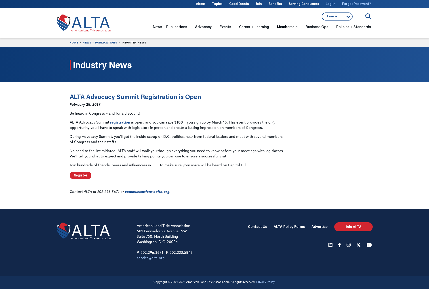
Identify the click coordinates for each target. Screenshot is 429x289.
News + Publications (100, 42)
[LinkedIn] (331, 245)
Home (74, 42)
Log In (330, 4)
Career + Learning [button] (254, 26)
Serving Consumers (304, 4)
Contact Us (257, 226)
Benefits (275, 4)
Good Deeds (239, 4)
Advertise (319, 226)
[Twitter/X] (359, 245)
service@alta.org (151, 258)
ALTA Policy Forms (289, 226)
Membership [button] (287, 26)
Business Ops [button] (317, 26)
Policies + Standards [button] (353, 26)
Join (259, 4)
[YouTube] (369, 245)
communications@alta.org (147, 192)
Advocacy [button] (203, 26)
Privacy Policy (265, 282)
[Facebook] (340, 245)
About (200, 4)
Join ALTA (353, 226)
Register (80, 175)
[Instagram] (349, 245)
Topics (217, 4)
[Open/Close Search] (368, 16)
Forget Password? (356, 4)
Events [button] (225, 26)
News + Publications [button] (170, 26)
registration (120, 122)
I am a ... (337, 18)
